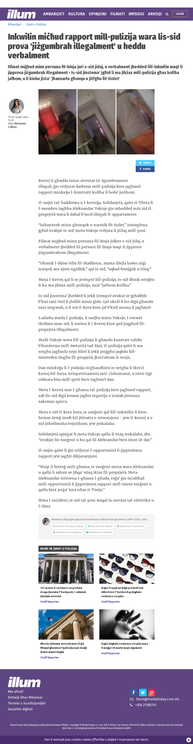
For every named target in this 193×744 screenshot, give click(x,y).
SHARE (146, 169)
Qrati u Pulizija (36, 24)
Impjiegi (136, 13)
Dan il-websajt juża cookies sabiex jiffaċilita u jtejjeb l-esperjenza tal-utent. (96, 739)
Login (180, 13)
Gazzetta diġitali (20, 709)
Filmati (117, 13)
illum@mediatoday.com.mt (157, 699)
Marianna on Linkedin (100, 532)
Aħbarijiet (53, 13)
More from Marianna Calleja (68, 526)
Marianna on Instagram (69, 532)
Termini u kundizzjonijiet (27, 703)
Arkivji (155, 13)
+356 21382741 (145, 705)
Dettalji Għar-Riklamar (25, 697)
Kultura (76, 13)
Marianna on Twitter (102, 526)
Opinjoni (97, 13)
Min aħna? (15, 692)
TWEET (146, 163)
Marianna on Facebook (131, 526)
